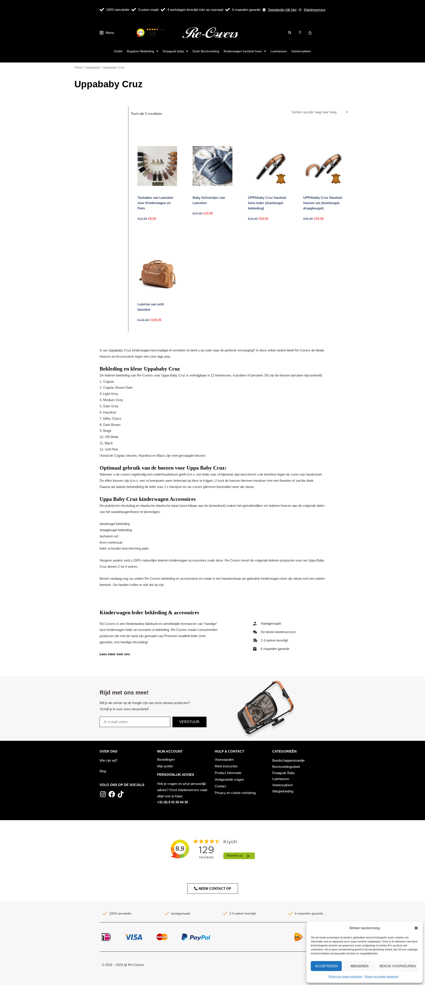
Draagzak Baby (283, 773)
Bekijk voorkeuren (398, 966)
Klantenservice (314, 10)
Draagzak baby (173, 51)
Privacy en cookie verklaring (345, 976)
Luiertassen (278, 51)
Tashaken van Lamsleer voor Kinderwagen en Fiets (155, 203)
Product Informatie (228, 773)
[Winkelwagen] (310, 33)
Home (78, 67)
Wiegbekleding (282, 791)
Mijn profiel (165, 766)
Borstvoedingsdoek (286, 766)
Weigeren (359, 966)
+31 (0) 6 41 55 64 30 (172, 802)
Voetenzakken (301, 51)
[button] (416, 928)
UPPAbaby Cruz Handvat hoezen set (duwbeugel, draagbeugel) (322, 203)
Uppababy (92, 67)
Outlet (118, 51)
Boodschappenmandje (288, 760)
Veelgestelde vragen (229, 779)
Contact (220, 786)
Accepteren (326, 966)
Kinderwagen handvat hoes (243, 51)
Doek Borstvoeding (206, 51)
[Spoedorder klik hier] (264, 9)
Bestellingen (166, 759)
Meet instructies (226, 766)
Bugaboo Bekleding (140, 51)
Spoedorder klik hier (282, 10)
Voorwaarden (224, 759)
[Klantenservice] (300, 9)
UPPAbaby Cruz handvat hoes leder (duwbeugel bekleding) (267, 203)
